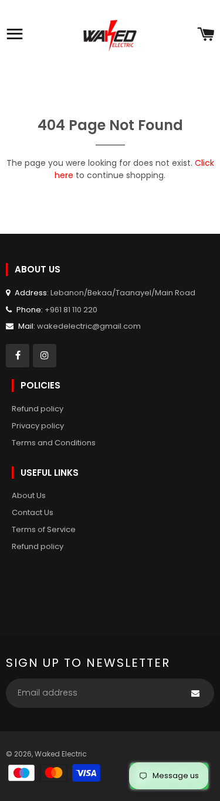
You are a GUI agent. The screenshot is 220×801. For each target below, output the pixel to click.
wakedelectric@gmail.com (89, 326)
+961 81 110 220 (71, 309)
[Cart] (205, 35)
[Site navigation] (14, 35)
